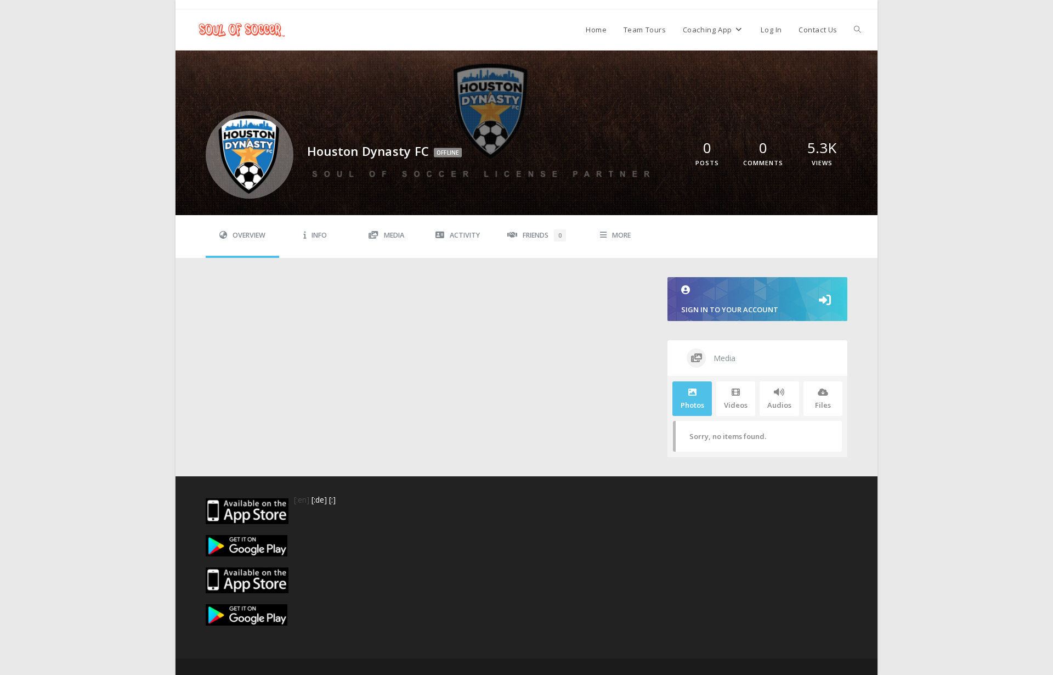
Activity (465, 235)
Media (394, 235)
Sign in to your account (729, 309)
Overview (249, 235)
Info (319, 235)
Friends (542, 235)
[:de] (319, 499)
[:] (332, 499)
